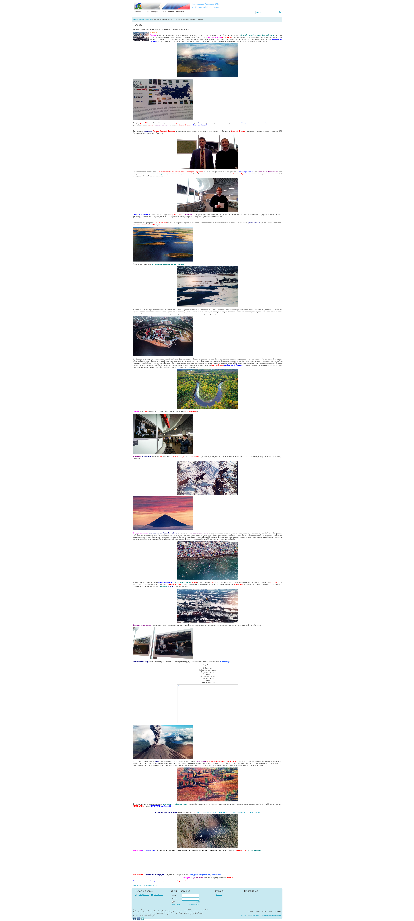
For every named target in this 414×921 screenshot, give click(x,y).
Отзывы (146, 12)
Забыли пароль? (194, 904)
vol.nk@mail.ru (158, 895)
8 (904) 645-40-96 (144, 895)
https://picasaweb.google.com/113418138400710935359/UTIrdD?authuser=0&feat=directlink (228, 812)
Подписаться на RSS (150, 885)
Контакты (180, 12)
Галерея (154, 12)
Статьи (163, 12)
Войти (198, 902)
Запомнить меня (179, 902)
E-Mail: (174, 895)
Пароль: (174, 899)
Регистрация (176, 904)
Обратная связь (254, 915)
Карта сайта (243, 915)
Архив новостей (137, 885)
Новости (171, 12)
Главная (137, 12)
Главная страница (138, 19)
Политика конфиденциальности (271, 915)
